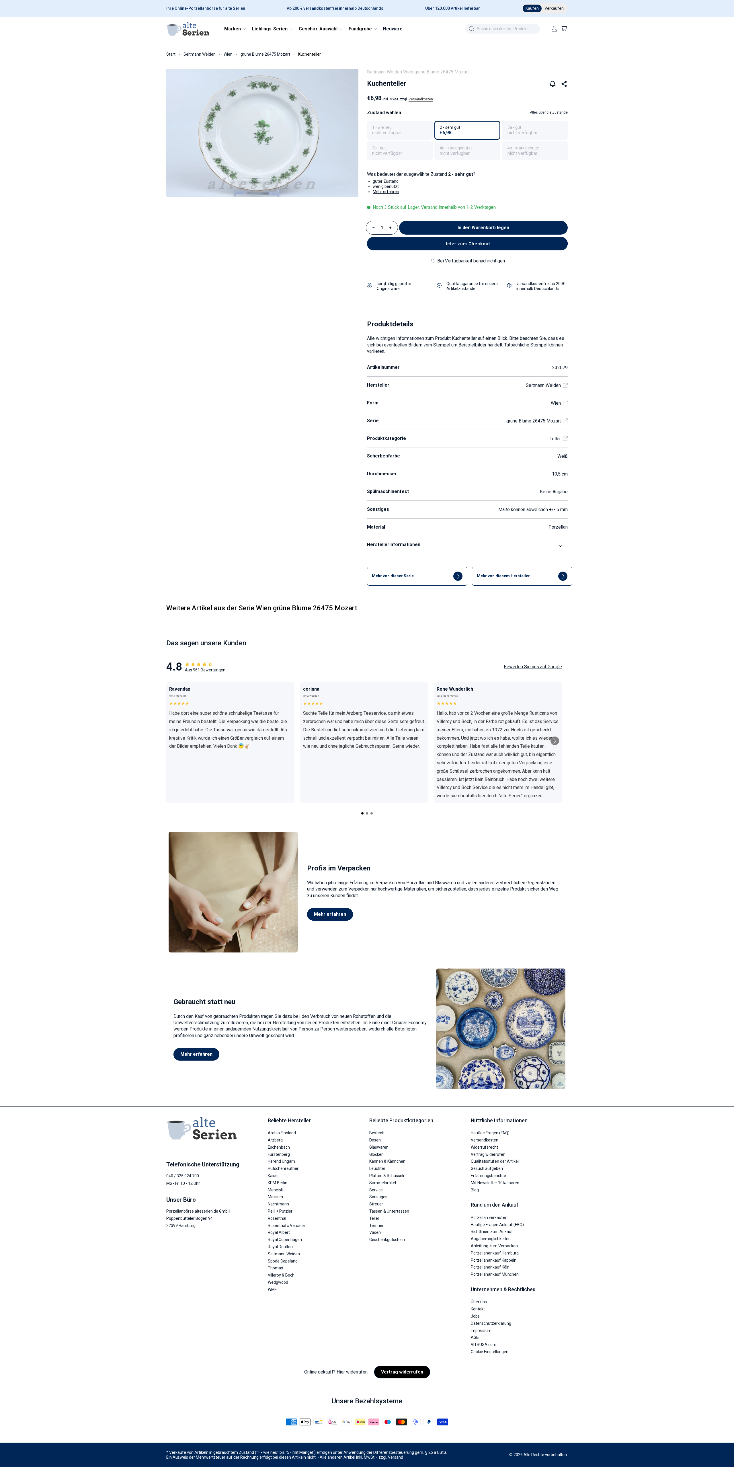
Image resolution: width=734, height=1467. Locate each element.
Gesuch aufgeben (487, 1168)
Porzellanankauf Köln (490, 1267)
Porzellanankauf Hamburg (495, 1253)
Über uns (479, 1302)
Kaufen (532, 8)
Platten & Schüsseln (387, 1176)
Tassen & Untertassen (389, 1211)
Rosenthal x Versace (286, 1225)
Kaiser (273, 1176)
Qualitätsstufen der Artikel (495, 1161)
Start (170, 54)
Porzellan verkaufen (489, 1217)
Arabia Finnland (282, 1133)
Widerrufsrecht (484, 1147)
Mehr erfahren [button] (386, 191)
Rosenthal (277, 1218)
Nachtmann (278, 1204)
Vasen (375, 1232)
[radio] (399, 130)
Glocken (376, 1154)
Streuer (376, 1204)
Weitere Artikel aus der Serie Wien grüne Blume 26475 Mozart (261, 608)
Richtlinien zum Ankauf (492, 1232)
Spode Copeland (283, 1261)
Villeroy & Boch (281, 1275)
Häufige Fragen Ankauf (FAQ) (497, 1224)
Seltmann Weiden (200, 54)
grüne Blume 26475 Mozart (265, 54)
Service (376, 1190)
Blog (475, 1190)
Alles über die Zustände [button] (549, 112)
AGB (475, 1337)
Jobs (475, 1316)
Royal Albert (279, 1232)
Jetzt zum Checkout (467, 243)
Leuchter (377, 1168)
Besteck (376, 1133)
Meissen (275, 1197)
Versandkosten (421, 99)
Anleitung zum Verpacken (494, 1246)
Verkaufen (554, 8)
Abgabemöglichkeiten (491, 1239)
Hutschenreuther (283, 1168)
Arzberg (275, 1140)
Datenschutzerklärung (491, 1323)
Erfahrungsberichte (488, 1176)
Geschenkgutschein (387, 1240)
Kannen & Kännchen (387, 1161)
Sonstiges (378, 1197)
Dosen (375, 1140)
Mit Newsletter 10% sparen (495, 1182)
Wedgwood (278, 1282)
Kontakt (478, 1309)
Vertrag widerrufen (488, 1154)
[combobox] (502, 29)
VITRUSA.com (483, 1345)
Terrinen (376, 1225)
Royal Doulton (280, 1246)
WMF (272, 1289)
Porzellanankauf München (495, 1274)
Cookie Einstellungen (489, 1351)
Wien (228, 54)
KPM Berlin (277, 1182)
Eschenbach (279, 1147)
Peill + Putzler (280, 1211)
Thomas (275, 1268)
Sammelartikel (382, 1182)
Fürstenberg (279, 1154)
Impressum (481, 1330)
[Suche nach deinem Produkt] (471, 29)
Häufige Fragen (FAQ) (490, 1133)
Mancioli (275, 1190)
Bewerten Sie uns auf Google (533, 666)
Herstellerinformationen (393, 544)
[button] (235, 29)
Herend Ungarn (281, 1161)
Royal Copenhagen (285, 1240)
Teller (555, 438)
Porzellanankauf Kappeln (493, 1260)
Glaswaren (379, 1147)
